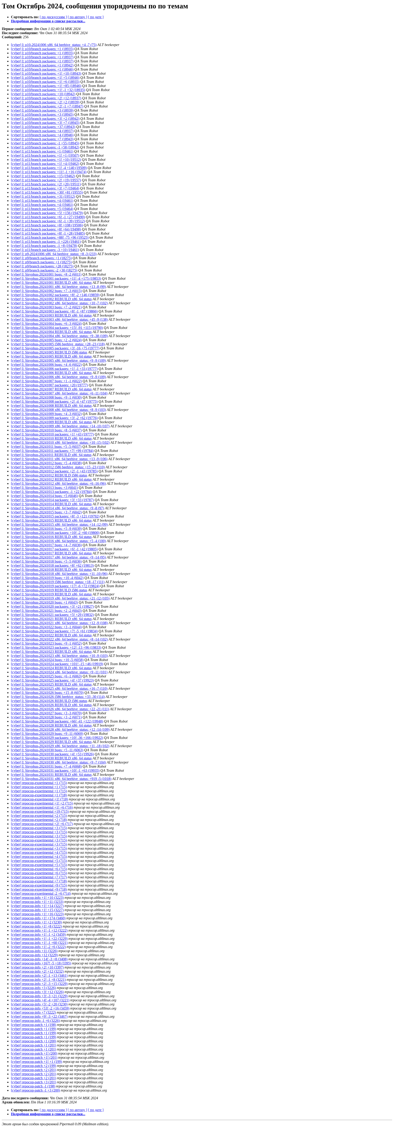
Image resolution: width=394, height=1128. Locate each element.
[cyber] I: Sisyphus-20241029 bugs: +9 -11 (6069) (47, 734)
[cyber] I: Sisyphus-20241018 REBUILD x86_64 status (51, 570)
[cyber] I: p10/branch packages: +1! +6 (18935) (45, 82)
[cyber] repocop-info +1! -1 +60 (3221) (39, 943)
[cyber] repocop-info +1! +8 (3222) (36, 926)
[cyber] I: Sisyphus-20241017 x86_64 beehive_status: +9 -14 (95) (58, 557)
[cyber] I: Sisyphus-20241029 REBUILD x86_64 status (51, 742)
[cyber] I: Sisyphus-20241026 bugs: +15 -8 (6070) (47, 693)
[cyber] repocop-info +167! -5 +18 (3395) (41, 963)
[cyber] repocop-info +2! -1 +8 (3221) (38, 980)
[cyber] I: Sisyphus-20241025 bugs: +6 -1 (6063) (46, 676)
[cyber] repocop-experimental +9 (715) (39, 885)
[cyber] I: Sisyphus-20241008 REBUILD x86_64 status (51, 406)
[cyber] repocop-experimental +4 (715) (39, 852)
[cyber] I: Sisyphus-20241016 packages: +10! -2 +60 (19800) (55, 533)
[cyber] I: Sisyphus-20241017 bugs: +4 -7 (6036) (46, 545)
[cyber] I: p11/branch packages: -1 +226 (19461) (46, 242)
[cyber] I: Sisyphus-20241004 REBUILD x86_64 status (51, 332)
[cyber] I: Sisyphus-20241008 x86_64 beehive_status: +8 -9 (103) (58, 410)
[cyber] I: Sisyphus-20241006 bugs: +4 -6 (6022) (46, 365)
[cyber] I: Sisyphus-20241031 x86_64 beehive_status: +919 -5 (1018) (61, 779)
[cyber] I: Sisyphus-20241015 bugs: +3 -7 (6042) (46, 512)
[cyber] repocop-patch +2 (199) (33, 1066)
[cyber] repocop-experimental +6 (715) (39, 869)
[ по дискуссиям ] (53, 17)
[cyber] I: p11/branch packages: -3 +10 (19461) (45, 250)
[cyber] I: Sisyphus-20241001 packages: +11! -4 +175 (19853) (56, 278)
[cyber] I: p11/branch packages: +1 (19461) (42, 151)
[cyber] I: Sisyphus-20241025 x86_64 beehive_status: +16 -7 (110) (59, 688)
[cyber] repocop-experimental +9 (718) (39, 889)
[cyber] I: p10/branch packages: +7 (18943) (42, 139)
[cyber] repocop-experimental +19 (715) (40, 811)
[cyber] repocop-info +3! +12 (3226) (37, 992)
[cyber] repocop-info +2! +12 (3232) (37, 971)
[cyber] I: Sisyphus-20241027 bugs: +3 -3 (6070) (46, 713)
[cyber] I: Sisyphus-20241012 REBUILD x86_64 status (51, 479)
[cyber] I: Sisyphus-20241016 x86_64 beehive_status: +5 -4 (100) (58, 541)
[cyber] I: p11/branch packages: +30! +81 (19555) (47, 192)
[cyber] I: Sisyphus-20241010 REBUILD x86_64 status (51, 438)
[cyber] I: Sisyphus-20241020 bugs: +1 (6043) (44, 602)
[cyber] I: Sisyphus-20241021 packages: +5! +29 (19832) (52, 615)
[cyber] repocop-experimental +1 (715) (39, 783)
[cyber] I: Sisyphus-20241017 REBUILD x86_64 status (51, 553)
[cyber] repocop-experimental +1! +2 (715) (42, 803)
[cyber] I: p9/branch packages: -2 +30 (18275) (44, 270)
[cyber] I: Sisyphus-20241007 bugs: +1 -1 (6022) (46, 381)
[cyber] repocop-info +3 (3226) (33, 988)
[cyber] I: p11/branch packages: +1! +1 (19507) (45, 155)
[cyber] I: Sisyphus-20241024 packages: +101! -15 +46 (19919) (57, 664)
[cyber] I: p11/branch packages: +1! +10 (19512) (46, 160)
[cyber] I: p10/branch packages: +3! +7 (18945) (45, 123)
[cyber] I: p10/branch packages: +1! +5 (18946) (45, 77)
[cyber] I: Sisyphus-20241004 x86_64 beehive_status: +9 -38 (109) (59, 336)
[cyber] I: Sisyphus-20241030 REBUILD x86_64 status (51, 758)
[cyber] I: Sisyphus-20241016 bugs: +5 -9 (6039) (46, 529)
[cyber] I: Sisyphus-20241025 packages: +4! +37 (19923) (52, 680)
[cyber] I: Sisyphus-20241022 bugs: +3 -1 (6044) (46, 627)
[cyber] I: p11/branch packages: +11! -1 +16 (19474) (48, 172)
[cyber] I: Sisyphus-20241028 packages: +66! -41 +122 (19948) (57, 721)
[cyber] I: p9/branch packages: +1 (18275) (41, 258)
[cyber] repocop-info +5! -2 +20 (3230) (39, 1004)
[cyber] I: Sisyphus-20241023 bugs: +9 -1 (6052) (46, 643)
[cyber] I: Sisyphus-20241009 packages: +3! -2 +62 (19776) (54, 418)
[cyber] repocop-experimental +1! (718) (39, 799)
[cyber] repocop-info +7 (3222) (33, 1012)
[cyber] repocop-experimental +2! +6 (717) (42, 824)
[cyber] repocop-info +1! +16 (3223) (37, 914)
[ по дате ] (96, 17)
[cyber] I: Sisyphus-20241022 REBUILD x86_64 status (51, 635)
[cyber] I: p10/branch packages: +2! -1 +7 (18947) (47, 106)
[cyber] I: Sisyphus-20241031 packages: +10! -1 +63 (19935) (55, 770)
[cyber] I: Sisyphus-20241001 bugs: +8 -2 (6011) (46, 274)
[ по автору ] (77, 17)
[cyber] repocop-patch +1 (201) (33, 1045)
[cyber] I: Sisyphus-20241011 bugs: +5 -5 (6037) (46, 447)
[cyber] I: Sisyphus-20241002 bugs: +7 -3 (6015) (46, 291)
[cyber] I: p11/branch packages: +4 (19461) (42, 201)
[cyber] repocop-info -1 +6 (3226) (35, 1021)
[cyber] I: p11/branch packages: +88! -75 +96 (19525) (49, 237)
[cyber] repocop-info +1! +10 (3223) (37, 898)
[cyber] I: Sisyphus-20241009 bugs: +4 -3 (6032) (46, 414)
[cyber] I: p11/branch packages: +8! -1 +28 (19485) (48, 233)
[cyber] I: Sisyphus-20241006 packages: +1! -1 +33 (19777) (54, 369)
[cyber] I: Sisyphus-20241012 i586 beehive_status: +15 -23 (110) (58, 467)
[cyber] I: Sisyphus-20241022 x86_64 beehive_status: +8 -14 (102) (59, 639)
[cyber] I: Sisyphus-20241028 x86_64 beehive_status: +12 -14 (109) (60, 729)
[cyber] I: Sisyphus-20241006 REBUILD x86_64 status (51, 373)
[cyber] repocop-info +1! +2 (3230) (36, 922)
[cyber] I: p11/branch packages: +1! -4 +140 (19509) (49, 168)
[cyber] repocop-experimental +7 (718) (39, 881)
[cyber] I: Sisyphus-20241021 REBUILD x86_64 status (51, 619)
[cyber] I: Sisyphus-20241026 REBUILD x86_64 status (51, 705)
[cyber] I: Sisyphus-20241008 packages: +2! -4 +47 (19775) (54, 401)
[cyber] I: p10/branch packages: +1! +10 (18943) (46, 73)
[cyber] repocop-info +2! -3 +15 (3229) (39, 984)
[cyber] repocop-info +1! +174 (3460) (38, 918)
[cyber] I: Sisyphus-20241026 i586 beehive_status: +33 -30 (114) (58, 697)
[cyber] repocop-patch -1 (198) (33, 1086)
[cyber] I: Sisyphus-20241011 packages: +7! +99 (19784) (52, 451)
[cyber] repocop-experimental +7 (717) (39, 877)
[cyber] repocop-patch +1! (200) (34, 1053)
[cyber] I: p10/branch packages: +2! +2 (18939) (45, 102)
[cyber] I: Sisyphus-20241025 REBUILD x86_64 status (51, 684)
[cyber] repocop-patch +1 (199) (33, 1029)
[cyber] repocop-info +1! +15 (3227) (37, 910)
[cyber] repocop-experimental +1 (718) (39, 795)
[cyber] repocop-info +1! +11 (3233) (37, 902)
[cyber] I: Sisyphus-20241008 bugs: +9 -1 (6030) (46, 397)
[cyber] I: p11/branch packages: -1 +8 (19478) (44, 246)
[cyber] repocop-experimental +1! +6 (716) (42, 807)
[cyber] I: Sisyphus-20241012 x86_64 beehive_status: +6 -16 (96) (58, 483)
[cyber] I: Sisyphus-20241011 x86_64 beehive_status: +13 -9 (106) (59, 459)
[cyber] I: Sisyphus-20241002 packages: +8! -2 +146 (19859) (55, 295)
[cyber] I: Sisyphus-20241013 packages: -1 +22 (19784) (51, 492)
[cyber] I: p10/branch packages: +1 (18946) (42, 69)
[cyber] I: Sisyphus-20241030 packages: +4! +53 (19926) (52, 754)
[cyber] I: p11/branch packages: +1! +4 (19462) (45, 164)
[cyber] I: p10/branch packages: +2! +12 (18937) (46, 98)
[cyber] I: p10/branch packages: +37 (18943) (43, 127)
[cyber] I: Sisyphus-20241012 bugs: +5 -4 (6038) (46, 463)
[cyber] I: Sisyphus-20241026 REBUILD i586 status (49, 701)
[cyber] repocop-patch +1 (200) (33, 1041)
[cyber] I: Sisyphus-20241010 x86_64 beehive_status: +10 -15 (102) (60, 442)
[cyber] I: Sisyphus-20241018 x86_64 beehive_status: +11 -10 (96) (59, 574)
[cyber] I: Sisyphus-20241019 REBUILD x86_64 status (51, 594)
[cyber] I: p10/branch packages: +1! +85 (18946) (46, 86)
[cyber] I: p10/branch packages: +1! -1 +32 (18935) (48, 90)
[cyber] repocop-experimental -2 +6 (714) (41, 893)
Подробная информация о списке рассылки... (48, 21)
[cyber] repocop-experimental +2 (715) (39, 816)
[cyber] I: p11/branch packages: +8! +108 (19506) (47, 225)
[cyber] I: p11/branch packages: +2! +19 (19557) (46, 180)
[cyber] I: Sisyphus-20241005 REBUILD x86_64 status (51, 356)
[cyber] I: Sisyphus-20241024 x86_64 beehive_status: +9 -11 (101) (59, 672)
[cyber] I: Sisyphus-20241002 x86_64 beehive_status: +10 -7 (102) (59, 303)
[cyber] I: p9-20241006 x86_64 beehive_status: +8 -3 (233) (53, 254)
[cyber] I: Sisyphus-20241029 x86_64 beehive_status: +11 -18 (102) (60, 746)
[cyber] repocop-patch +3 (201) (33, 1082)
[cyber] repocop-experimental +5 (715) (39, 861)
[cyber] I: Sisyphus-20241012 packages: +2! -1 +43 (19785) (54, 471)
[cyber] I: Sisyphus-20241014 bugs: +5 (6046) (44, 496)
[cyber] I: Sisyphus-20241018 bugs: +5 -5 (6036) (46, 561)
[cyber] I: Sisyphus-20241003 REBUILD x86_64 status (51, 315)
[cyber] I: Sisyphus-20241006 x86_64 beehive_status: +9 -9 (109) (58, 377)
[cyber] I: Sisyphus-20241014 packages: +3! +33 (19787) (52, 500)
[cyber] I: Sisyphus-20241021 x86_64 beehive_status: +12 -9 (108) (59, 623)
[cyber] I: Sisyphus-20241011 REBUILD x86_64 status (51, 455)
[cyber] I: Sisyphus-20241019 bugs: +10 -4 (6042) (47, 578)
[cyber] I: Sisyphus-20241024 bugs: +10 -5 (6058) (47, 660)
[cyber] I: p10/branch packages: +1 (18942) (42, 65)
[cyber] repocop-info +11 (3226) (34, 951)
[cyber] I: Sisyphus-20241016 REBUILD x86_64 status (51, 537)
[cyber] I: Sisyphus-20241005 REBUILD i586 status (49, 352)
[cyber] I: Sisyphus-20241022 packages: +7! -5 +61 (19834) (54, 631)
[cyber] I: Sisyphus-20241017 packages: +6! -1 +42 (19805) (54, 549)
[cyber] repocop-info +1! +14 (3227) (37, 906)
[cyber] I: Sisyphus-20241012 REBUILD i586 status (49, 475)
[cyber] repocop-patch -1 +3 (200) (35, 1090)
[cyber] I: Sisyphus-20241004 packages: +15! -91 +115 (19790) (57, 328)
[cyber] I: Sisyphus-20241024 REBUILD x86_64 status (51, 668)
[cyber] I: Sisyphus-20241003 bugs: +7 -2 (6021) (46, 307)
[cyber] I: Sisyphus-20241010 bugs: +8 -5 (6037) (46, 430)
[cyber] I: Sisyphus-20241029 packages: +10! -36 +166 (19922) (57, 738)
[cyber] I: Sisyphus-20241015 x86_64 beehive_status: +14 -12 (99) (59, 524)
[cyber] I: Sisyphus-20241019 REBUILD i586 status (49, 590)
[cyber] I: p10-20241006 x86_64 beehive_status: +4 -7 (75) (53, 45)
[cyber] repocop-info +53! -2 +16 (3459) (40, 1008)
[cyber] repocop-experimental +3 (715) (39, 828)
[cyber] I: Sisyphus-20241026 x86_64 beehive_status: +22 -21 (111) (60, 709)
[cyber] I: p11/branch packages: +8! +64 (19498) (46, 229)
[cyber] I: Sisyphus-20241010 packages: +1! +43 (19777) (52, 434)
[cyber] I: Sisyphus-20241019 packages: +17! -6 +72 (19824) (55, 586)
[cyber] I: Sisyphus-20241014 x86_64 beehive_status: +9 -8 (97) (57, 508)
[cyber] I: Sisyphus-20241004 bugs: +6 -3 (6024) (46, 324)
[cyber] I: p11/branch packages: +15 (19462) (43, 176)
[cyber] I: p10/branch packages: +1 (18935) (42, 49)
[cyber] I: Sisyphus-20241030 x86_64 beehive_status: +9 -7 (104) (58, 762)
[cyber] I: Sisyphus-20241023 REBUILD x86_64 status (51, 652)
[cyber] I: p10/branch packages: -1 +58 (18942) (45, 147)
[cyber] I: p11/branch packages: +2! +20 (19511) (46, 184)
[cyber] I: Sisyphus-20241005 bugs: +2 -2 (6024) (46, 340)
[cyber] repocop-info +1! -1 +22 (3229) (39, 939)
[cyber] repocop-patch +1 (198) (33, 1025)
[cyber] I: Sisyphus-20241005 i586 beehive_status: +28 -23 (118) (58, 344)
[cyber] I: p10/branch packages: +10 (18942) (43, 94)
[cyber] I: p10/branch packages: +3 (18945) (42, 114)
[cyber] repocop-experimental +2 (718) (39, 820)
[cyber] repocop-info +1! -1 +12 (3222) (39, 930)
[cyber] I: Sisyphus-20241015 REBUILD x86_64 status (51, 520)
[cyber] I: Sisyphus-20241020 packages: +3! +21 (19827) (52, 606)
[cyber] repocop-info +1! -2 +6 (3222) (38, 947)
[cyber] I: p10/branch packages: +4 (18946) (42, 135)
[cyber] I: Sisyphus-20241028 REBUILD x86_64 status (51, 725)
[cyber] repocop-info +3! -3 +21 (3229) (39, 996)
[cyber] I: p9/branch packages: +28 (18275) (42, 266)
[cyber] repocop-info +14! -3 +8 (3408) (39, 959)
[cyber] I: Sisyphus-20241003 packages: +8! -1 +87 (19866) (54, 311)
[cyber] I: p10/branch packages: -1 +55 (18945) (45, 143)
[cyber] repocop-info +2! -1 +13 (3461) (39, 975)
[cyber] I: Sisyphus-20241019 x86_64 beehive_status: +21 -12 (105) (60, 598)
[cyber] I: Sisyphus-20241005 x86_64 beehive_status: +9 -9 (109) (58, 360)
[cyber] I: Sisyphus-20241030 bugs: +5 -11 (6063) (47, 750)
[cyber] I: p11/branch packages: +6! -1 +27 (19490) (48, 217)
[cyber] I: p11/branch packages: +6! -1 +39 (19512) (48, 221)
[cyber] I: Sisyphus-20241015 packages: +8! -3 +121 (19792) (55, 516)
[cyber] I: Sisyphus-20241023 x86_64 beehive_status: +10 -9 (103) (59, 656)
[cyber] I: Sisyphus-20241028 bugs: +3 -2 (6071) (46, 717)
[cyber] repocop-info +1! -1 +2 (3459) (38, 934)
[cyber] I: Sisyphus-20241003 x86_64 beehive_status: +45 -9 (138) (59, 319)
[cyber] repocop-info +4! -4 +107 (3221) (40, 1000)
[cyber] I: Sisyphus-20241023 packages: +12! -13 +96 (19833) (56, 647)
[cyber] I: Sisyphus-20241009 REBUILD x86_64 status (51, 422)
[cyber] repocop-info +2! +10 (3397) (37, 967)
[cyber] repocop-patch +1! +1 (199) (36, 1062)
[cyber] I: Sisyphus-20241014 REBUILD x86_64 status (51, 504)
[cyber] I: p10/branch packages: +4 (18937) (42, 131)
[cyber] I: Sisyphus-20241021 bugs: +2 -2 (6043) (46, 611)
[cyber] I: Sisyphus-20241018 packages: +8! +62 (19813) (52, 565)
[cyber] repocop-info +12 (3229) (34, 955)
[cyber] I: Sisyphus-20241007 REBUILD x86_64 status (51, 389)
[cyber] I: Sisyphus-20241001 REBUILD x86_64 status (51, 283)
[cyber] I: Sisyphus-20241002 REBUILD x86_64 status (51, 299)
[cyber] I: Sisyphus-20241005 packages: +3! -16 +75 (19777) (55, 348)
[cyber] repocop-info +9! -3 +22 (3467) (39, 1016)
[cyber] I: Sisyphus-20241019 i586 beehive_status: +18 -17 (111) (57, 582)
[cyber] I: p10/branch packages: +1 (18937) (42, 57)
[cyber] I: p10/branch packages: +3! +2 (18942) (45, 118)
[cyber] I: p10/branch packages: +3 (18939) (42, 110)
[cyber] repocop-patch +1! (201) (34, 1057)
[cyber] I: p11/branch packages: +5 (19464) (42, 209)
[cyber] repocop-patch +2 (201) (33, 1070)
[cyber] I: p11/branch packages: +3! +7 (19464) (45, 188)
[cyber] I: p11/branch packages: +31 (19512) (43, 196)
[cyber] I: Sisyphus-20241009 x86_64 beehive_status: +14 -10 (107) (60, 426)
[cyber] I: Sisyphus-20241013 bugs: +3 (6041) (44, 488)
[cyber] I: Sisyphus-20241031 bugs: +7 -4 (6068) (46, 766)
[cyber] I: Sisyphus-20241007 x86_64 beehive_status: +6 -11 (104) (59, 393)
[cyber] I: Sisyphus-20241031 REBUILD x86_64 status (51, 775)
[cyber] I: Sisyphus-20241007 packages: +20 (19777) (49, 385)
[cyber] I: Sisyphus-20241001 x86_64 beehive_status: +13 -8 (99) (58, 287)
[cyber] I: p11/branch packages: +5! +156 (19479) (47, 213)
